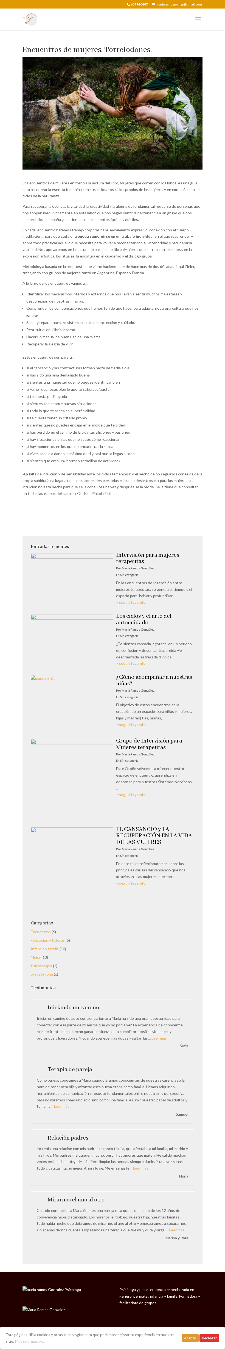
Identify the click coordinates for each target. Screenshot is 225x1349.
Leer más (159, 1038)
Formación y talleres (48, 940)
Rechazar (209, 1338)
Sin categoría (42, 974)
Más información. (29, 1341)
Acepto (190, 1338)
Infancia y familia (45, 948)
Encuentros (41, 931)
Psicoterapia (41, 965)
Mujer (36, 957)
